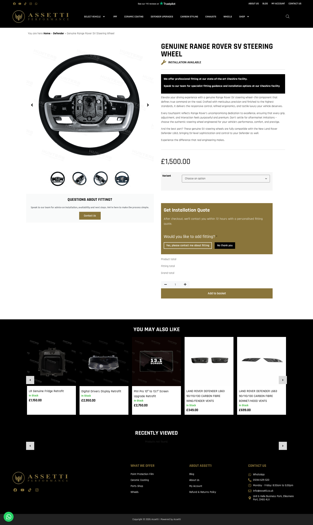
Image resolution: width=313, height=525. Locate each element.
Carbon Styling (189, 16)
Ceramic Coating (133, 16)
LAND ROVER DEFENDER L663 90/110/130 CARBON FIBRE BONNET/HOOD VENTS (258, 396)
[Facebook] (14, 3)
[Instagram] (30, 3)
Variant (166, 175)
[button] (32, 105)
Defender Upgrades (162, 16)
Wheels (228, 16)
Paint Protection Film (142, 474)
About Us (194, 480)
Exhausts (210, 16)
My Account (195, 486)
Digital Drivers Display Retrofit (101, 391)
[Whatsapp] (36, 3)
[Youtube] (19, 3)
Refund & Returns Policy (202, 492)
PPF (115, 16)
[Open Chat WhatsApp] (9, 517)
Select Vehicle (92, 16)
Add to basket (217, 293)
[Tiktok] (25, 3)
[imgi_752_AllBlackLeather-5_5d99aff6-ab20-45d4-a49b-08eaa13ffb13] (90, 105)
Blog (191, 474)
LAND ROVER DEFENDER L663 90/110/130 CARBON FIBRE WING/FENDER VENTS (205, 396)
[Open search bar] (287, 16)
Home (46, 33)
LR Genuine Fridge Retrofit (46, 391)
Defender (58, 33)
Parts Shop (137, 486)
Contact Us (90, 215)
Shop (242, 16)
